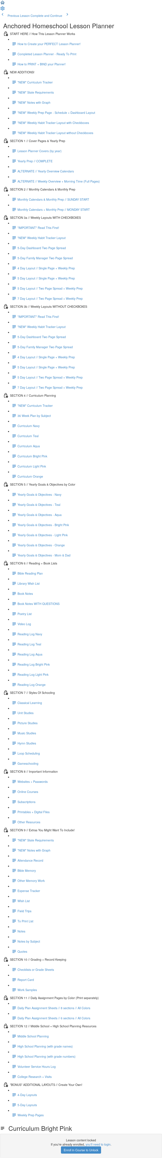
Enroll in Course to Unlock (81, 1150)
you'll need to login (98, 1144)
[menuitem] (2, 10)
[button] (2, 4)
